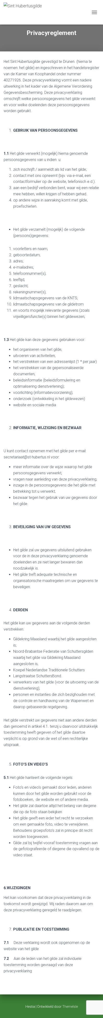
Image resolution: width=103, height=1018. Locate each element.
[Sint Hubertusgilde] (25, 12)
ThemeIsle (70, 1006)
